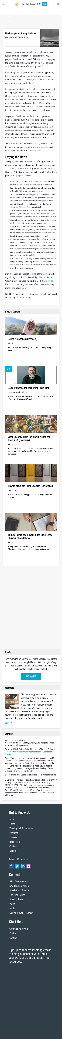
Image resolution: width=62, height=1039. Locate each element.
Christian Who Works (19, 928)
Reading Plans (16, 899)
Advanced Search (17, 859)
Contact (13, 846)
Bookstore (14, 841)
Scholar (13, 937)
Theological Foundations (21, 828)
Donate (7, 16)
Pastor (12, 933)
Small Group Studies (19, 890)
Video (12, 903)
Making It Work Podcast (21, 912)
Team (12, 823)
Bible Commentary (18, 881)
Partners (13, 832)
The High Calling (17, 895)
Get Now (8, 723)
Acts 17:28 (48, 280)
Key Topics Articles (19, 886)
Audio (12, 908)
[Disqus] (31, 608)
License (13, 837)
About (7, 10)
